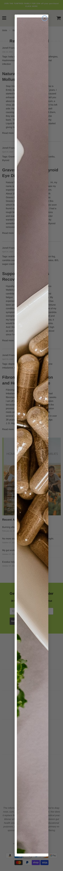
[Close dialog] (44, 18)
